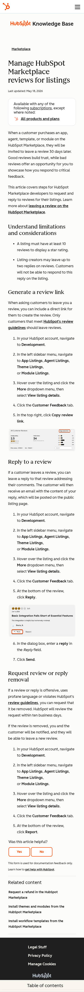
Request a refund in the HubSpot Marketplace (33, 895)
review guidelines (23, 703)
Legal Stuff (37, 947)
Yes (19, 852)
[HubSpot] (6, 6)
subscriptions (41, 108)
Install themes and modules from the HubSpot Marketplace (36, 909)
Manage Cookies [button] (42, 964)
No (42, 852)
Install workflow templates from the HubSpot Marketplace (36, 924)
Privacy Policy (40, 955)
